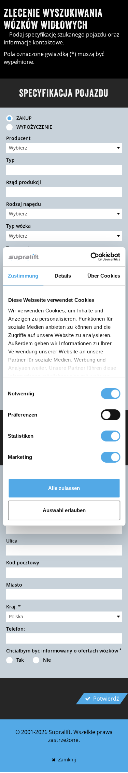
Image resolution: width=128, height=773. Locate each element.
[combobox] (64, 148)
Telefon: (15, 629)
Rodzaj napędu (23, 204)
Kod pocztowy (22, 562)
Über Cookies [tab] (103, 276)
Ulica (11, 540)
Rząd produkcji (23, 182)
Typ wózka (18, 226)
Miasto (14, 584)
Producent (18, 138)
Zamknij (66, 759)
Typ (10, 160)
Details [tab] (63, 276)
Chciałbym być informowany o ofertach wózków (63, 650)
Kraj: (13, 606)
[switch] (110, 414)
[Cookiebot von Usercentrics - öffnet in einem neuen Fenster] (91, 256)
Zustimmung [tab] (23, 276)
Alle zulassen (64, 488)
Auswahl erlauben (64, 510)
